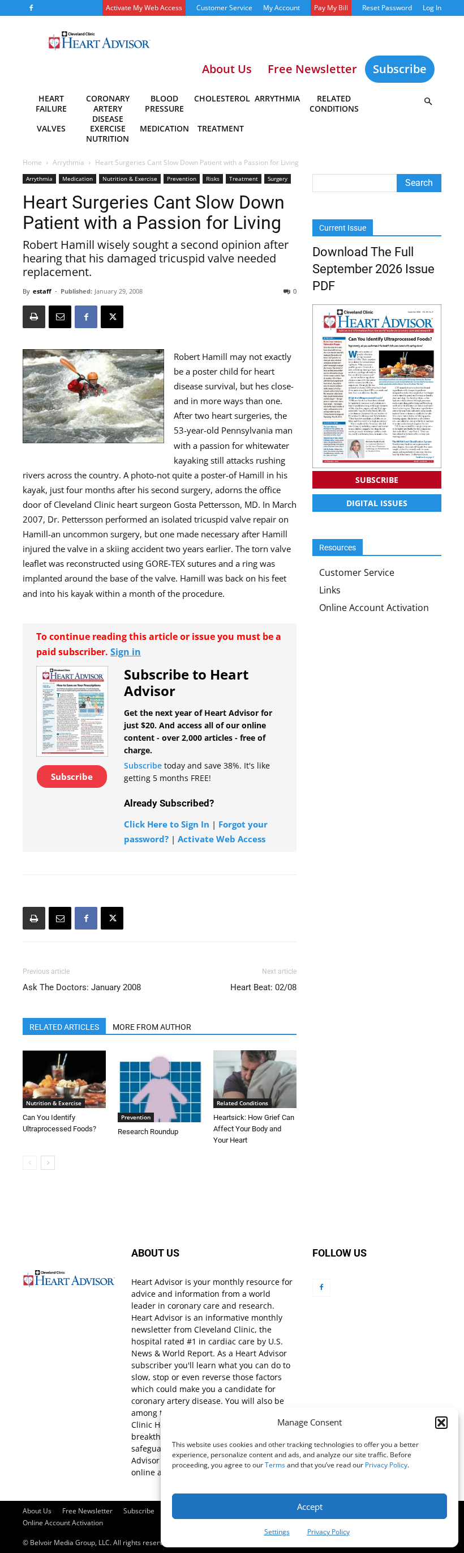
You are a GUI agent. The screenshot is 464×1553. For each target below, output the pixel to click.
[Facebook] (31, 8)
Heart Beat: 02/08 (263, 987)
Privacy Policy (386, 1465)
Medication (164, 128)
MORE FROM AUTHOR (152, 1027)
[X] (112, 316)
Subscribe (400, 69)
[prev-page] (30, 1163)
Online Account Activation (374, 607)
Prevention (181, 179)
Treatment (220, 128)
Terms (275, 1465)
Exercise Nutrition (107, 133)
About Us (37, 1511)
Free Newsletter (87, 1511)
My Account (281, 7)
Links (330, 590)
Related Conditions (334, 103)
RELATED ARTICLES (64, 1027)
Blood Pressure (164, 103)
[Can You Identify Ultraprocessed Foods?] (64, 1079)
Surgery (277, 179)
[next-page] (48, 1163)
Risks (213, 179)
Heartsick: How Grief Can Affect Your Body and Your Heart (253, 1128)
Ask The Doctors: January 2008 (82, 987)
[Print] (34, 316)
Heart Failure (51, 103)
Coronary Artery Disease (108, 105)
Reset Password (387, 7)
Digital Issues (376, 503)
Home (32, 162)
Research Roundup (148, 1131)
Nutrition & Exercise (129, 179)
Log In (432, 7)
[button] (441, 1422)
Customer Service (224, 7)
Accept (310, 1506)
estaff (42, 291)
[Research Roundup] (159, 1086)
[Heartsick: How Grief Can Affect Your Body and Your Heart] (255, 1079)
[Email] (60, 316)
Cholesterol (221, 98)
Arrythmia (277, 98)
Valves (51, 128)
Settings (277, 1532)
